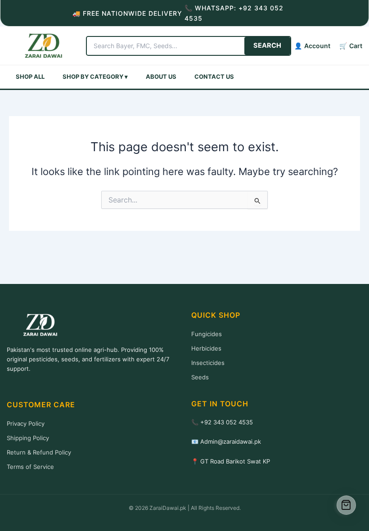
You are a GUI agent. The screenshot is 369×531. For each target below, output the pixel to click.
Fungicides (206, 334)
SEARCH (267, 45)
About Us (161, 76)
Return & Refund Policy (39, 452)
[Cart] (346, 505)
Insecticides (208, 362)
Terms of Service (30, 466)
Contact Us (214, 76)
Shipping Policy (28, 437)
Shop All (30, 76)
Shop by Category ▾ (95, 76)
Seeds (200, 377)
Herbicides (206, 348)
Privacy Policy (26, 423)
